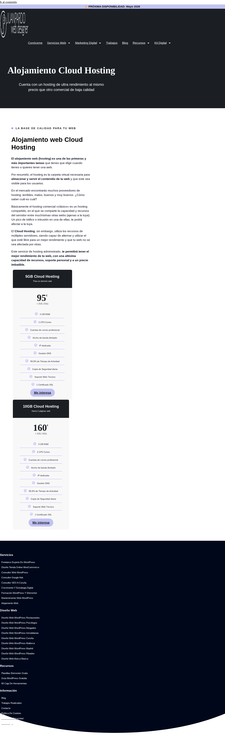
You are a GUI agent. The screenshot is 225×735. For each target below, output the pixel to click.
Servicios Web (56, 42)
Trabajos (112, 42)
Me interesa (42, 392)
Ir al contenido (8, 2)
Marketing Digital (86, 42)
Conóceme (35, 42)
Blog (125, 42)
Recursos (139, 42)
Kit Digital (160, 42)
